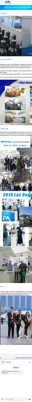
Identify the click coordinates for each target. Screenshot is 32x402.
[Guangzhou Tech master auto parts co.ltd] (7, 3)
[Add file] (2, 399)
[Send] (29, 399)
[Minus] (30, 362)
